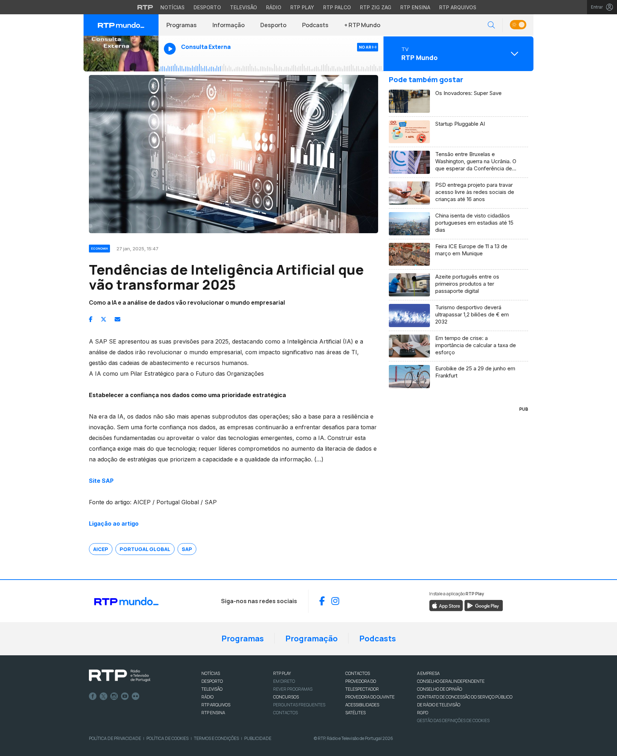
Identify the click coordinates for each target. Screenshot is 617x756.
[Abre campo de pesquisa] (491, 25)
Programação (311, 638)
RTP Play (302, 7)
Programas (181, 25)
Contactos (285, 713)
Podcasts (315, 25)
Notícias (172, 7)
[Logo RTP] (119, 676)
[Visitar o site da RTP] (145, 7)
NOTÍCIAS (210, 673)
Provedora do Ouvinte (370, 697)
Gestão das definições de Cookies (453, 720)
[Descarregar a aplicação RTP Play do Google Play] (483, 605)
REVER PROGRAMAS (292, 689)
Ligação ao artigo (114, 523)
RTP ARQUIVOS (215, 705)
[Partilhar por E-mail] (117, 319)
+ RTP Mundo (362, 25)
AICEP (100, 549)
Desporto (207, 7)
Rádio (273, 7)
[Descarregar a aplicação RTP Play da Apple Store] (446, 605)
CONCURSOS (286, 697)
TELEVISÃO (211, 689)
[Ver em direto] (121, 53)
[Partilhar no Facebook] (90, 319)
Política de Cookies (167, 738)
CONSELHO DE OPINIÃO (439, 689)
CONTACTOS (357, 673)
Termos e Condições (216, 738)
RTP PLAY (282, 673)
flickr (136, 696)
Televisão (243, 7)
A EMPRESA (428, 673)
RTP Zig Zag (375, 7)
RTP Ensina (415, 7)
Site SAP (101, 480)
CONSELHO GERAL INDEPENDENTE (451, 681)
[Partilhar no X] (103, 319)
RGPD (422, 713)
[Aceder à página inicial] (121, 25)
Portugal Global (145, 549)
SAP (187, 549)
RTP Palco (337, 7)
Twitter (103, 696)
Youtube (125, 696)
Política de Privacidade (115, 738)
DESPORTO (212, 681)
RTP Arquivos (457, 7)
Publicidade (257, 738)
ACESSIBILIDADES (362, 705)
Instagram (114, 696)
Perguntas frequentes (299, 705)
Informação (228, 25)
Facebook (93, 696)
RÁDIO (207, 697)
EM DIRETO (284, 681)
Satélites (355, 713)
